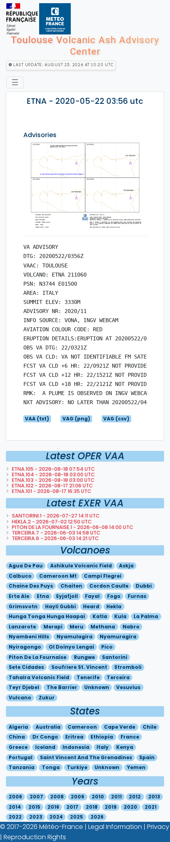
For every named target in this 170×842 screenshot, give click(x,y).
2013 (154, 796)
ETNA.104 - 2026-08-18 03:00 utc (53, 474)
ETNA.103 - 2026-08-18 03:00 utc (52, 480)
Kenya (124, 747)
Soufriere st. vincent (79, 667)
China (17, 736)
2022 (15, 816)
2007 (36, 796)
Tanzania (21, 767)
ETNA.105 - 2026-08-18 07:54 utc (53, 469)
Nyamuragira (118, 636)
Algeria (18, 727)
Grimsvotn (23, 606)
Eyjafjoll (67, 596)
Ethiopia (102, 736)
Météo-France (61, 826)
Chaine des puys (31, 585)
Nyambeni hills (29, 636)
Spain (147, 757)
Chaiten (71, 585)
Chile (150, 727)
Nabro (131, 626)
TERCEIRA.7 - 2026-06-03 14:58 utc (55, 532)
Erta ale (19, 596)
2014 (15, 807)
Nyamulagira (75, 636)
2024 (56, 816)
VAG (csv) (116, 418)
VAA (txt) (37, 418)
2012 (135, 796)
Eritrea (74, 736)
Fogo (114, 596)
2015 (34, 807)
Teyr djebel (24, 687)
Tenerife (88, 677)
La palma (146, 616)
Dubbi (144, 585)
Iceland (45, 747)
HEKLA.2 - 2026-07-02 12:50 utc (51, 521)
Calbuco (20, 576)
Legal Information (115, 826)
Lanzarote (22, 626)
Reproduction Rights (35, 837)
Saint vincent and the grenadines (86, 757)
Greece (18, 747)
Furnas (137, 596)
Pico (107, 646)
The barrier (62, 687)
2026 (97, 816)
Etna (43, 596)
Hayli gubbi (60, 606)
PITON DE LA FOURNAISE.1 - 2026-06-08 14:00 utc (72, 527)
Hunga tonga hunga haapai (47, 616)
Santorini (114, 657)
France (130, 736)
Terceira (118, 677)
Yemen (136, 767)
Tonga (51, 767)
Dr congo (45, 736)
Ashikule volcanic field (81, 565)
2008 (57, 796)
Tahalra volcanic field (39, 677)
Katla (100, 616)
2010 (98, 796)
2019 (111, 807)
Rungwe (84, 657)
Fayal (92, 596)
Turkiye (77, 767)
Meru (76, 626)
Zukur (47, 697)
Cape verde (119, 727)
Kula (120, 616)
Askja (126, 565)
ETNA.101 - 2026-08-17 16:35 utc (51, 491)
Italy (102, 747)
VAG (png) (76, 418)
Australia (48, 727)
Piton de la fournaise (37, 657)
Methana (103, 626)
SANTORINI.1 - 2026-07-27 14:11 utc (55, 515)
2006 (15, 796)
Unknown (96, 687)
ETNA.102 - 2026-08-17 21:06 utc (52, 485)
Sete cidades (26, 667)
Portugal (20, 757)
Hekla (113, 606)
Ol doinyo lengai (71, 646)
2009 (77, 796)
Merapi (52, 626)
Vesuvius (128, 687)
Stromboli (128, 667)
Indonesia (75, 747)
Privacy (158, 826)
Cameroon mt (58, 576)
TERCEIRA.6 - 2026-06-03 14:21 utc (55, 538)
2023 (35, 816)
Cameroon (82, 727)
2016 (53, 807)
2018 (92, 807)
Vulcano (20, 697)
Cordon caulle (108, 585)
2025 (76, 816)
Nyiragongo (25, 646)
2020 (130, 807)
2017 (72, 807)
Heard (91, 606)
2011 (116, 796)
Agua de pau (26, 565)
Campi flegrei (102, 576)
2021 (151, 807)
